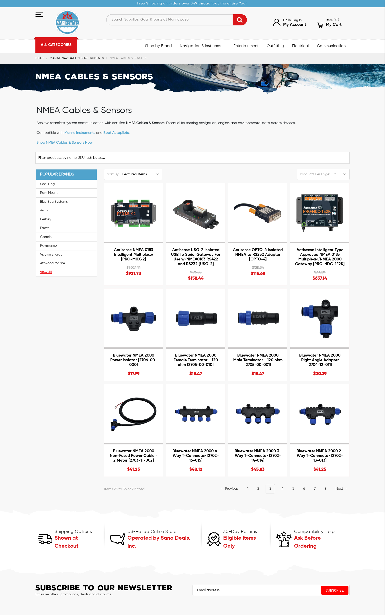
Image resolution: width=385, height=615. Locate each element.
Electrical (300, 46)
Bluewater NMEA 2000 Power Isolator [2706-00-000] (133, 360)
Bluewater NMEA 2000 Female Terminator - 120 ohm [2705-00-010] (196, 360)
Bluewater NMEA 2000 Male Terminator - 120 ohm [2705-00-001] (258, 360)
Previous (231, 489)
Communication (331, 46)
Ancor (44, 210)
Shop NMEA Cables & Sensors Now (64, 142)
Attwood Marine (52, 263)
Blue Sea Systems (54, 201)
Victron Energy (51, 254)
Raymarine (48, 245)
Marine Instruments (79, 133)
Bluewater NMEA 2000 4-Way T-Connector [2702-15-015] (195, 455)
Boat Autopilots (116, 133)
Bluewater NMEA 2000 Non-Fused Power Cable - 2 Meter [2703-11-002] (134, 455)
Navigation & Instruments (202, 46)
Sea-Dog (47, 184)
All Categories (56, 45)
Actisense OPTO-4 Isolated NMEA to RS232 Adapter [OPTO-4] (258, 254)
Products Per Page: (315, 174)
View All (46, 272)
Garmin (45, 237)
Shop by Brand (158, 46)
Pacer (44, 228)
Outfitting (275, 46)
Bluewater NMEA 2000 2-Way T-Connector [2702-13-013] (320, 455)
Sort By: (113, 174)
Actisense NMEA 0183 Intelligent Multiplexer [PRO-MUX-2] (133, 254)
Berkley (45, 219)
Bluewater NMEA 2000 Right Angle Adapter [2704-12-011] (319, 360)
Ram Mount (49, 192)
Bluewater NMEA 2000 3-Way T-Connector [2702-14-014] (258, 455)
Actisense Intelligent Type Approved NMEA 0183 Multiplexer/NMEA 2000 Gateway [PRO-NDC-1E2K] (320, 257)
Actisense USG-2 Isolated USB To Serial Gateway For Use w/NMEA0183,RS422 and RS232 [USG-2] (195, 257)
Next (340, 489)
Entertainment (246, 46)
